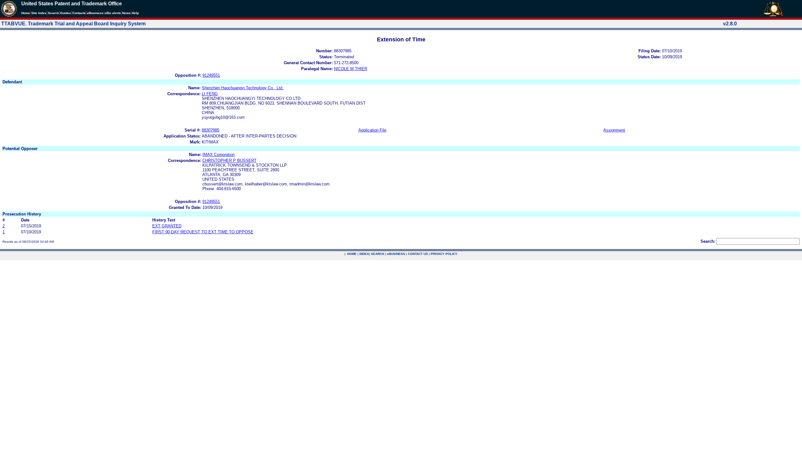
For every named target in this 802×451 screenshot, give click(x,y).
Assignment (614, 130)
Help (135, 13)
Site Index (39, 13)
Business (95, 13)
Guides (65, 13)
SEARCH (377, 254)
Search (53, 13)
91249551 (211, 75)
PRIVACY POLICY (444, 254)
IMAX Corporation (218, 154)
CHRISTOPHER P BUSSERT (229, 160)
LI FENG (210, 93)
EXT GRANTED (166, 226)
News (126, 13)
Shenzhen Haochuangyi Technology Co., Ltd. (243, 88)
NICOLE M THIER (350, 68)
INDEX (364, 254)
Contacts (79, 13)
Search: (707, 241)
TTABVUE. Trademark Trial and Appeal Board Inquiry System (73, 23)
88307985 (210, 130)
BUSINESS (396, 254)
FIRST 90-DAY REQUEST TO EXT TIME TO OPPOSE (202, 232)
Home (25, 13)
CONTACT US (418, 254)
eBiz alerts (113, 13)
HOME (352, 254)
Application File (372, 130)
